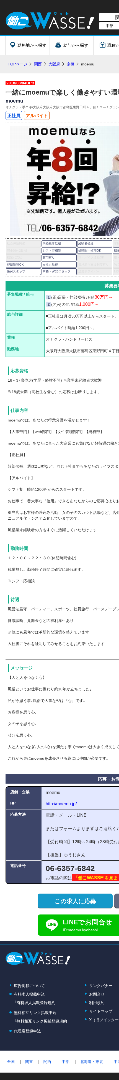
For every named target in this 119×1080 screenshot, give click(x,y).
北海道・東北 (91, 1061)
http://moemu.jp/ (61, 803)
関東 (29, 1061)
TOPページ (17, 64)
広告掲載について (29, 985)
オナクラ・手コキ (19, 107)
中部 (65, 1061)
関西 (47, 1061)
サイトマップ (100, 1011)
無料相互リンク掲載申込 (35, 1012)
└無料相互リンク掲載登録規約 (40, 1021)
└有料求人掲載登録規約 (34, 1003)
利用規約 (97, 1003)
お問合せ (97, 994)
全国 (11, 1061)
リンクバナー (100, 985)
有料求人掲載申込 (29, 994)
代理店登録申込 (27, 1031)
